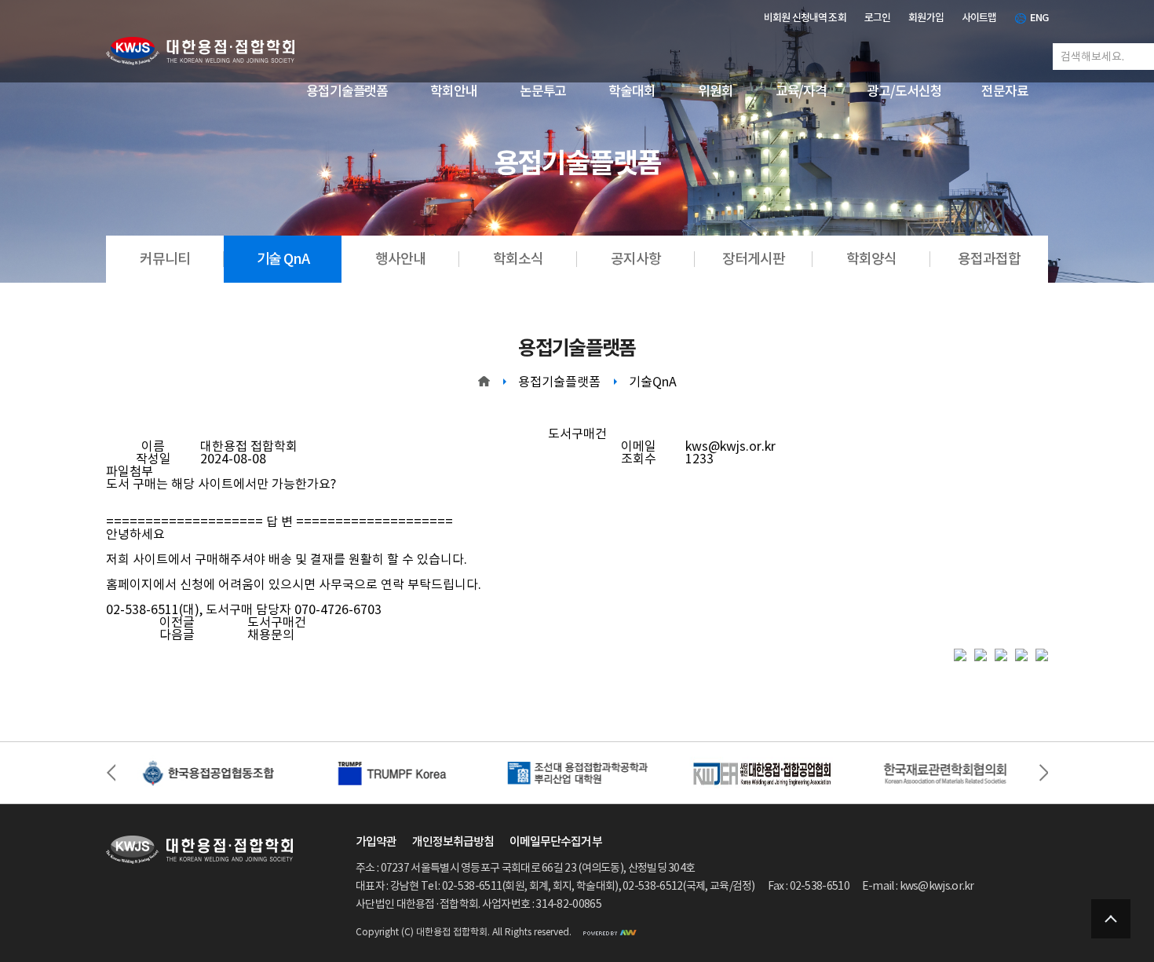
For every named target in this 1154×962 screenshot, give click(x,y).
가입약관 (376, 841)
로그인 (877, 17)
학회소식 (517, 259)
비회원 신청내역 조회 (805, 17)
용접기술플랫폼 (347, 91)
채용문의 (270, 634)
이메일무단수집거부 (555, 841)
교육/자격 (801, 91)
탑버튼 (1110, 918)
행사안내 (400, 259)
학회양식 (871, 259)
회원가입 (926, 17)
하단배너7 (576, 772)
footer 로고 (199, 850)
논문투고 (543, 91)
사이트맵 (979, 17)
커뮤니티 (164, 259)
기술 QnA (283, 259)
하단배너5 (207, 772)
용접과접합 (989, 259)
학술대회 (632, 91)
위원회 (715, 91)
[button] (1043, 772)
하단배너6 (392, 772)
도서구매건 (276, 622)
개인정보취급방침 (453, 841)
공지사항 (635, 259)
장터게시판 (753, 259)
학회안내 (453, 91)
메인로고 (200, 51)
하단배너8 (946, 772)
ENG (1039, 17)
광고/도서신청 (904, 91)
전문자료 (1004, 91)
